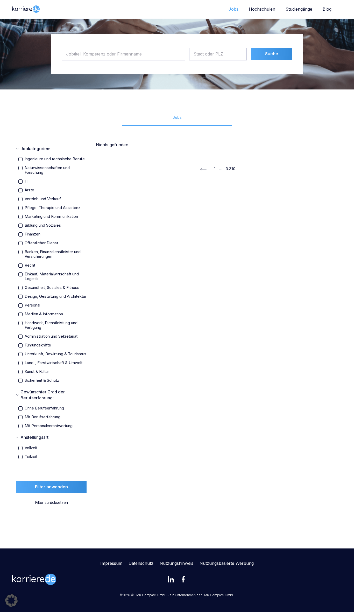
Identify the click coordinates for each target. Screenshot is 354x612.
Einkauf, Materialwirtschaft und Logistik (52, 276)
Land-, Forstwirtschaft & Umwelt (53, 362)
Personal (32, 305)
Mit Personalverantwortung (49, 425)
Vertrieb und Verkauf (43, 199)
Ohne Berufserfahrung (44, 408)
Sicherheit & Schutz (42, 380)
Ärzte (29, 190)
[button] (11, 600)
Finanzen (32, 234)
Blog (327, 9)
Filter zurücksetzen (51, 502)
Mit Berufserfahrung (42, 417)
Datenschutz (141, 563)
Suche (271, 53)
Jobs (233, 9)
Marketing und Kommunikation (51, 216)
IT (26, 181)
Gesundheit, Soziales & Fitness (52, 287)
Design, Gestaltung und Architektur (55, 296)
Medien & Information (44, 314)
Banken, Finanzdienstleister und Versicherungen (53, 254)
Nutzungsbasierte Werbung (227, 563)
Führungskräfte (38, 345)
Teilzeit (31, 456)
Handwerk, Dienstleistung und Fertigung (51, 325)
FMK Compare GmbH (218, 595)
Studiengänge (299, 9)
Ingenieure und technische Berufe (55, 159)
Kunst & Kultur (37, 371)
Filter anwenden (51, 486)
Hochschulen (262, 9)
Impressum (111, 563)
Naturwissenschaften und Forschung (47, 170)
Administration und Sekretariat (51, 336)
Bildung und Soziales (43, 225)
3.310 (230, 168)
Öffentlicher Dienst (41, 243)
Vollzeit (31, 448)
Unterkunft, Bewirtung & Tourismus (55, 354)
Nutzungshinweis (176, 563)
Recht (30, 265)
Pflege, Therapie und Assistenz (52, 207)
